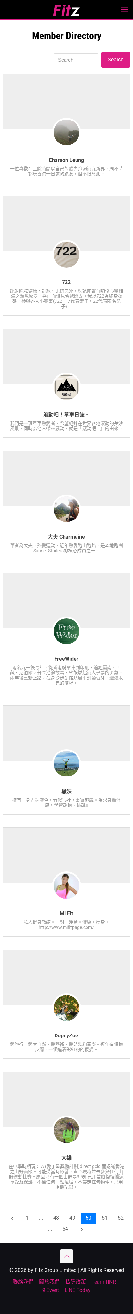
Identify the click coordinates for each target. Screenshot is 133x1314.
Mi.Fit (66, 913)
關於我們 (49, 1282)
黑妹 (66, 791)
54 (65, 1229)
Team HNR (103, 1282)
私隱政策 (75, 1282)
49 (72, 1218)
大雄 (66, 1158)
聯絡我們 (23, 1282)
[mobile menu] (124, 9)
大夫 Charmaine (66, 537)
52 (121, 1218)
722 (66, 282)
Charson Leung (66, 160)
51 (104, 1218)
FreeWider (66, 659)
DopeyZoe (66, 1036)
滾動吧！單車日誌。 (66, 415)
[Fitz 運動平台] (66, 10)
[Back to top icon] (66, 1256)
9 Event (50, 1290)
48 (56, 1218)
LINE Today (78, 1290)
